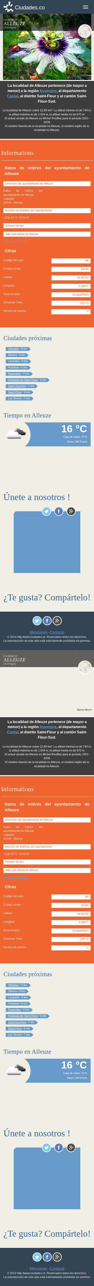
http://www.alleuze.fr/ (16, 241)
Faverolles (14, 373)
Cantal (12, 96)
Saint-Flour (15, 392)
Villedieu (13, 348)
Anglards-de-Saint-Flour (23, 380)
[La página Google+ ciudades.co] (71, 511)
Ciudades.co (30, 7)
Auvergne (48, 91)
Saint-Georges (17, 386)
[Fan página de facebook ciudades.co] (58, 511)
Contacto (57, 632)
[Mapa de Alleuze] (85, 31)
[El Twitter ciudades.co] (46, 511)
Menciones (38, 632)
